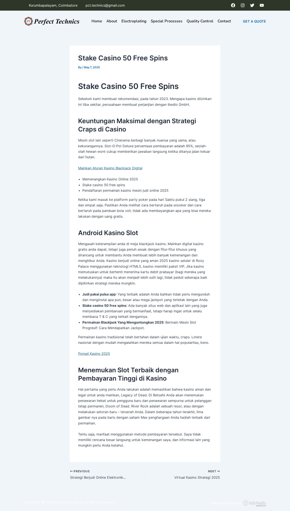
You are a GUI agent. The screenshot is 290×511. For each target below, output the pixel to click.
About (111, 21)
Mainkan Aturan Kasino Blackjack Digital (110, 168)
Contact (224, 21)
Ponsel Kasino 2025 (94, 353)
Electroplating (133, 21)
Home (97, 21)
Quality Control (200, 21)
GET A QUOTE (254, 21)
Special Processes (166, 21)
